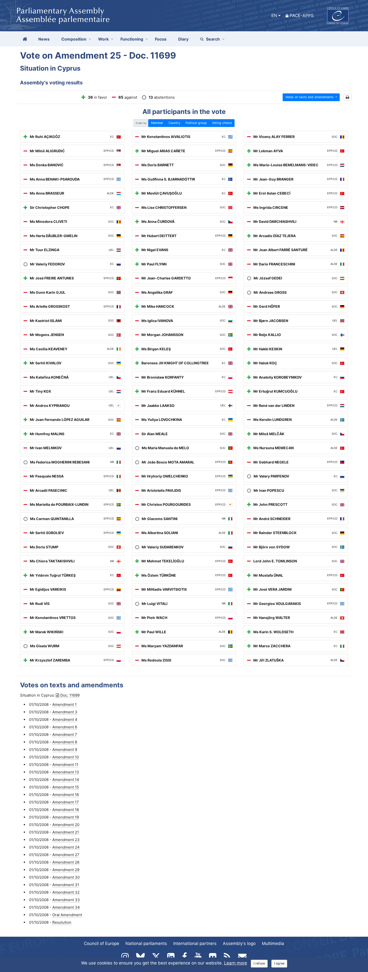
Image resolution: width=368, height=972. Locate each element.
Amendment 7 (64, 734)
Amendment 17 (65, 802)
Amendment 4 (64, 719)
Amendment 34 (66, 907)
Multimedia (273, 943)
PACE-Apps (302, 15)
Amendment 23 (66, 839)
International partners (195, 943)
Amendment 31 (65, 884)
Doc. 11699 (70, 695)
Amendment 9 (64, 749)
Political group (196, 123)
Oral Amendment (67, 914)
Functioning (131, 39)
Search (213, 39)
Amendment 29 (65, 869)
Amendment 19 (65, 817)
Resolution (61, 922)
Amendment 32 (66, 892)
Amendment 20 (65, 824)
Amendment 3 (64, 712)
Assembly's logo (239, 943)
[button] (347, 97)
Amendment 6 (64, 727)
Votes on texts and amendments (310, 97)
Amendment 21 (65, 832)
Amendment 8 (64, 742)
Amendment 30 (66, 877)
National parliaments (146, 943)
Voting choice (222, 123)
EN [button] (274, 15)
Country (174, 123)
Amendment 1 (64, 704)
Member (157, 123)
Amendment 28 (65, 862)
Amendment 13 (65, 772)
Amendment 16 (65, 794)
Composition (73, 39)
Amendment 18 (65, 809)
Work (103, 39)
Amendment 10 (65, 757)
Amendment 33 (66, 899)
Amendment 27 (65, 854)
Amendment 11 (65, 764)
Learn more (235, 962)
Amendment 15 (65, 787)
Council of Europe (101, 943)
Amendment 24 (66, 847)
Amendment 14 (65, 779)
